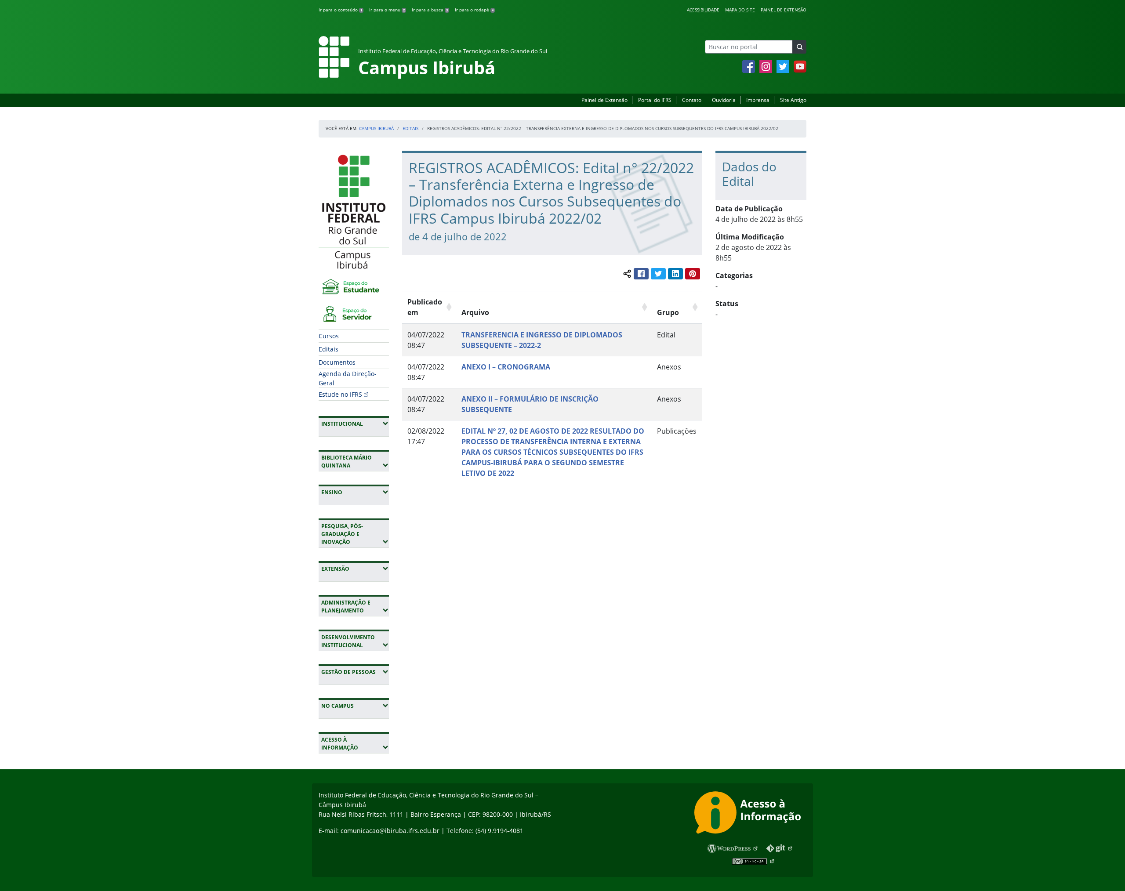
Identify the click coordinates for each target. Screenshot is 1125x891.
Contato (691, 100)
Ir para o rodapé (474, 10)
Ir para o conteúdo (340, 10)
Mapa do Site (740, 10)
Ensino (355, 492)
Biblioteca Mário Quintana (355, 461)
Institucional (355, 423)
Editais (410, 128)
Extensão (355, 568)
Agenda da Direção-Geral (348, 378)
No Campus (355, 706)
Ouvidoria (724, 100)
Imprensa (757, 100)
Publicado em (424, 307)
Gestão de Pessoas (355, 672)
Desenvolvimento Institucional (355, 641)
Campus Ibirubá (376, 128)
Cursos (329, 336)
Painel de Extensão (783, 10)
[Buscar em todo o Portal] (799, 47)
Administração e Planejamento (355, 606)
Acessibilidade (703, 10)
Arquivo (475, 312)
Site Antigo (793, 100)
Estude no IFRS (340, 394)
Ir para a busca (430, 10)
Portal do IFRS (654, 100)
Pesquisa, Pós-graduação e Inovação (355, 534)
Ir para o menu (387, 10)
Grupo (668, 312)
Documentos (337, 362)
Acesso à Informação (355, 743)
